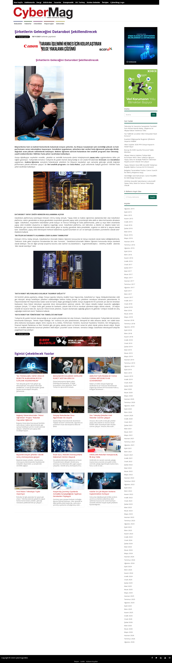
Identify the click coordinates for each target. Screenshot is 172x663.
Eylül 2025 (128, 606)
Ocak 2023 (128, 501)
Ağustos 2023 (129, 524)
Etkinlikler (38, 24)
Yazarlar (57, 2)
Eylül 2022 (128, 488)
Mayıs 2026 (128, 632)
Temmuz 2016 (129, 245)
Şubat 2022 (128, 465)
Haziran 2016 (129, 241)
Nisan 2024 (128, 550)
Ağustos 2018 (129, 327)
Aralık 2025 (128, 616)
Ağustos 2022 (129, 484)
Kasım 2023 (128, 534)
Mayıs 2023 (128, 514)
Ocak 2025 (128, 580)
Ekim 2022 (128, 491)
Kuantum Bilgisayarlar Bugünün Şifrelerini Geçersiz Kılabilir (139, 140)
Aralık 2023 (128, 537)
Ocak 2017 (128, 264)
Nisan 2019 (128, 353)
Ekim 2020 (128, 412)
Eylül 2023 (128, 527)
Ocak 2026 (128, 619)
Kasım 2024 (128, 573)
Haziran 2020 (129, 399)
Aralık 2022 (128, 498)
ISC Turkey (80, 2)
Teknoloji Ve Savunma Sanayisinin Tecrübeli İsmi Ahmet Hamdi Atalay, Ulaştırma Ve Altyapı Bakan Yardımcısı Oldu (140, 128)
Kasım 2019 (128, 376)
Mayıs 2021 (128, 435)
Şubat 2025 (128, 583)
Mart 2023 (128, 507)
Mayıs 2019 (128, 356)
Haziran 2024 (129, 557)
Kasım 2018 (128, 337)
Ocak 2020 (128, 383)
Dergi (39, 2)
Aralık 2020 (128, 419)
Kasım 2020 (128, 415)
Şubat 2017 (128, 268)
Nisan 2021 (128, 432)
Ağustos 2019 (129, 366)
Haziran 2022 (129, 478)
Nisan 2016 (128, 235)
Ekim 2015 (128, 215)
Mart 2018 (128, 310)
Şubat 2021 (128, 425)
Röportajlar (49, 24)
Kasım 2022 (128, 494)
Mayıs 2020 (128, 396)
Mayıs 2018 (128, 317)
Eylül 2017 (128, 291)
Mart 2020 (128, 389)
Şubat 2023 (128, 504)
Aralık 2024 (128, 576)
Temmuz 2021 (129, 442)
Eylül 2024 (128, 566)
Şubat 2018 (128, 307)
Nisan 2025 (128, 589)
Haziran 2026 (129, 635)
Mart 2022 (128, 468)
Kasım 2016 (128, 258)
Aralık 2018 (128, 340)
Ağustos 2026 (129, 642)
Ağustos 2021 (129, 445)
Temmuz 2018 (129, 324)
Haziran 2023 (129, 517)
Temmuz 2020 (129, 402)
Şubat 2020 (128, 386)
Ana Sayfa (18, 2)
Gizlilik (82, 662)
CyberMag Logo (117, 2)
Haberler (27, 24)
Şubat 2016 (128, 228)
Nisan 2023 (128, 511)
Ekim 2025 (128, 609)
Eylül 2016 (128, 251)
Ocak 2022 (128, 461)
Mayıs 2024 (128, 553)
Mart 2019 (128, 350)
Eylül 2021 (128, 448)
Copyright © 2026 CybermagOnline (14, 658)
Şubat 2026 (128, 622)
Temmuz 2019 (129, 363)
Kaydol (152, 197)
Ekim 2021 (128, 452)
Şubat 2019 (128, 347)
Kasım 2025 (128, 612)
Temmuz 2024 (129, 560)
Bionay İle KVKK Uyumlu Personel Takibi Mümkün (139, 151)
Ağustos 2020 (129, 406)
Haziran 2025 (129, 596)
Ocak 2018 (128, 304)
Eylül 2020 (128, 409)
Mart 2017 (128, 271)
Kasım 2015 (128, 218)
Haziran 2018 (129, 320)
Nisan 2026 (128, 629)
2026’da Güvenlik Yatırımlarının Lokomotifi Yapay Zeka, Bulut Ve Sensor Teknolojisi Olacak (139, 183)
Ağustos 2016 (129, 248)
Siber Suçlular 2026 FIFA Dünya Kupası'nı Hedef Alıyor (139, 146)
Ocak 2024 (128, 540)
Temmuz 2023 (129, 520)
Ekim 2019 (128, 373)
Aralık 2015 (128, 222)
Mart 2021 (128, 429)
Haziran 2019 (129, 360)
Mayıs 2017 (128, 278)
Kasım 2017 (128, 297)
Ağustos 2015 (129, 209)
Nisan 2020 (128, 392)
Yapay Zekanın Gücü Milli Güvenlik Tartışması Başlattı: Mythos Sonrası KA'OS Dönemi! (140, 166)
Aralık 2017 (128, 301)
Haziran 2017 (129, 281)
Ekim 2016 (128, 255)
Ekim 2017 (128, 294)
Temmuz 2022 (129, 481)
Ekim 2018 (128, 333)
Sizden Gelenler (93, 2)
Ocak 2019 (128, 343)
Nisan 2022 (128, 471)
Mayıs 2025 (128, 593)
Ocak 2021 (128, 422)
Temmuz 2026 (129, 639)
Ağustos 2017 (129, 287)
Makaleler (18, 24)
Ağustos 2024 (129, 563)
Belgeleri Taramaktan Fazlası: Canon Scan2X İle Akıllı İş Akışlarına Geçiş (140, 171)
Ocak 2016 (128, 225)
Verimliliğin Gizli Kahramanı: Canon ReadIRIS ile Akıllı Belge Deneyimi (140, 177)
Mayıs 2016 (128, 238)
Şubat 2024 (128, 543)
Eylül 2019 (128, 369)
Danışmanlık (68, 2)
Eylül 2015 (128, 212)
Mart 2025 (128, 586)
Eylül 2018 (128, 330)
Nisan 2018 (128, 314)
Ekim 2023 (128, 530)
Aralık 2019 (128, 379)
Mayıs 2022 (128, 475)
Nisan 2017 (128, 274)
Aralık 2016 (128, 261)
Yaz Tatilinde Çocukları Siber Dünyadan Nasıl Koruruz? (140, 135)
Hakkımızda (29, 2)
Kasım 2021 (128, 455)
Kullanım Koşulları (92, 662)
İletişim (105, 2)
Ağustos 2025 (129, 603)
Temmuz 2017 (129, 284)
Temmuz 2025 (129, 599)
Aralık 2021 (128, 458)
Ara (153, 114)
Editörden (47, 2)
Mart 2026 (128, 626)
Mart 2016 (128, 232)
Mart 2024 (128, 547)
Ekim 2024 (128, 570)
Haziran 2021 (129, 438)
